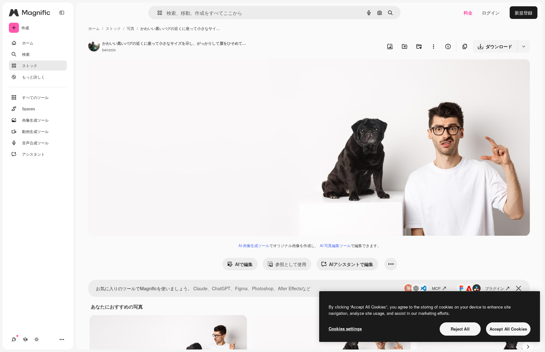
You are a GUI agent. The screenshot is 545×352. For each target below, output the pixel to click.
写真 (130, 28)
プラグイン (494, 288)
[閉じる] (518, 288)
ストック (113, 28)
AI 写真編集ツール (335, 245)
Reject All (460, 329)
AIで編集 (244, 264)
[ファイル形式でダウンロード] (523, 46)
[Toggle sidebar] (62, 13)
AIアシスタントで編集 (351, 264)
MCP (436, 288)
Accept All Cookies (508, 329)
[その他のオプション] (433, 46)
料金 (468, 12)
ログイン (491, 12)
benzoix (109, 49)
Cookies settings (345, 329)
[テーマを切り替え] (37, 339)
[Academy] (25, 339)
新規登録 (523, 12)
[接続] (14, 339)
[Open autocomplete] (157, 12)
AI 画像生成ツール (253, 245)
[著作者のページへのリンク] (94, 46)
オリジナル (132, 71)
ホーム (94, 28)
